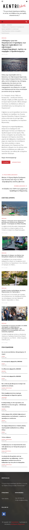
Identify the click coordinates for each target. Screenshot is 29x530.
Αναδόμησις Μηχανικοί (18, 524)
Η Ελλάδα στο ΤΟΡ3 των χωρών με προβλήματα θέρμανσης (14, 190)
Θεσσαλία (4, 38)
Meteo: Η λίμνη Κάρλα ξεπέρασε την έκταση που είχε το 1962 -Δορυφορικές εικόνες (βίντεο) (13, 179)
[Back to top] (24, 525)
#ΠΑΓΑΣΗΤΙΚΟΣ (16, 162)
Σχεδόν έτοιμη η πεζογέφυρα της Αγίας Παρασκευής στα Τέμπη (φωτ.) (13, 291)
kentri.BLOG (15, 522)
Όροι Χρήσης (5, 498)
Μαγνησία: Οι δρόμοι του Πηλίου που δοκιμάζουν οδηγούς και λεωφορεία (13, 256)
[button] (2, 1)
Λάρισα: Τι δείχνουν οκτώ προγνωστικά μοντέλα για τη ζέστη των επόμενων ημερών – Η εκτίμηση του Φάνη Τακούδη (14, 222)
